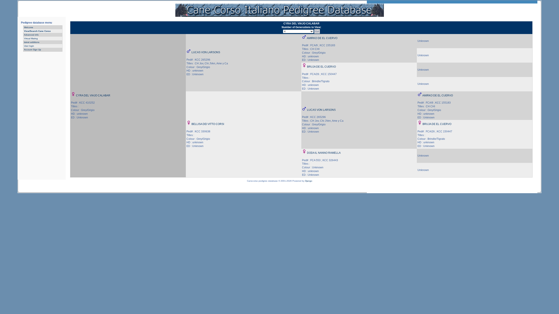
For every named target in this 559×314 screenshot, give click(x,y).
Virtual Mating (31, 38)
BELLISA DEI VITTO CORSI (208, 124)
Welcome (28, 27)
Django (308, 181)
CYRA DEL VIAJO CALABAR (93, 95)
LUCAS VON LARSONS (206, 52)
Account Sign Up (32, 49)
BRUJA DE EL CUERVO (321, 66)
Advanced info (31, 35)
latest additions (31, 42)
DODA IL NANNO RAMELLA (324, 152)
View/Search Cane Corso (37, 31)
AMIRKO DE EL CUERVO (322, 38)
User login (29, 46)
